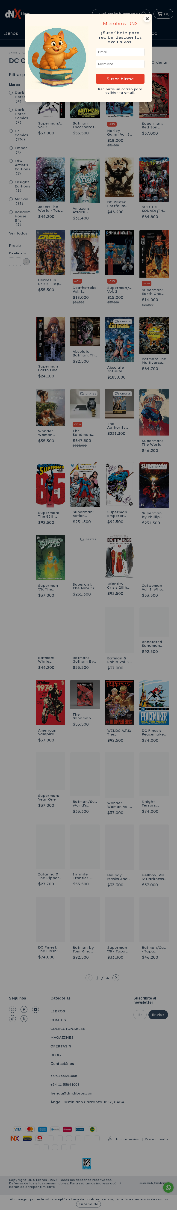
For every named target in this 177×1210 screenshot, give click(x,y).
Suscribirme (120, 78)
